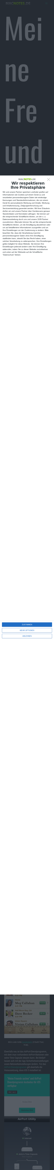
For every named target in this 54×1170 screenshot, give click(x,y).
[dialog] (27, 585)
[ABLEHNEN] (49, 180)
